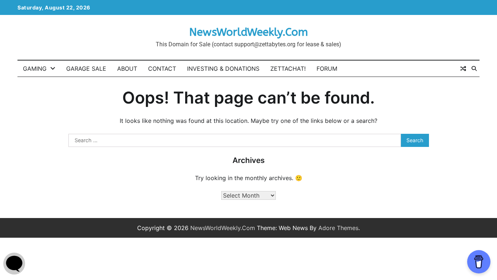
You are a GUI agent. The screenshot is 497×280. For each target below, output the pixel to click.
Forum (327, 68)
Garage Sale (86, 68)
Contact (162, 68)
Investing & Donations (223, 68)
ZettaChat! (288, 68)
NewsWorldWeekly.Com (248, 32)
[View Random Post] (463, 68)
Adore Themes (338, 228)
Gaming (35, 68)
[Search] (474, 68)
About (127, 68)
